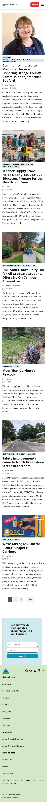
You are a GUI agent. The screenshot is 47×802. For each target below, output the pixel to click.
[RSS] (43, 670)
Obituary (7, 57)
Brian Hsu (9, 470)
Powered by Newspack (10, 798)
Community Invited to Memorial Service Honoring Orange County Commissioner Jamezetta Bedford (21, 73)
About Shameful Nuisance (13, 746)
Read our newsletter (10, 691)
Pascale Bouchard (12, 286)
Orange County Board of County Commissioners (17, 60)
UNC (33, 266)
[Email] (34, 670)
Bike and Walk (9, 454)
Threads (5, 698)
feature (17, 366)
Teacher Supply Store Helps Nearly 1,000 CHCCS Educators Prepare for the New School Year (22, 176)
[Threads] (38, 670)
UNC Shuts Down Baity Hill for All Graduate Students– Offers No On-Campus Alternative (23, 275)
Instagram (6, 711)
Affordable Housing (12, 266)
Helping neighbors (11, 167)
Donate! (35, 5)
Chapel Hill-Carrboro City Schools (18, 164)
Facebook (6, 718)
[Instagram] (26, 670)
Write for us (7, 759)
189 (30, 599)
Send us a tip (7, 773)
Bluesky (5, 705)
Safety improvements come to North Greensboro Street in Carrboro (23, 462)
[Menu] (42, 5)
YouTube (6, 725)
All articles (6, 684)
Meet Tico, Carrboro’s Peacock (18, 372)
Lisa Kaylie (9, 85)
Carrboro (7, 366)
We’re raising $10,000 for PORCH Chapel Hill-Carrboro (21, 547)
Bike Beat (21, 454)
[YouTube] (30, 670)
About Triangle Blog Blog (12, 739)
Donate (5, 766)
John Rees (9, 187)
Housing (26, 266)
